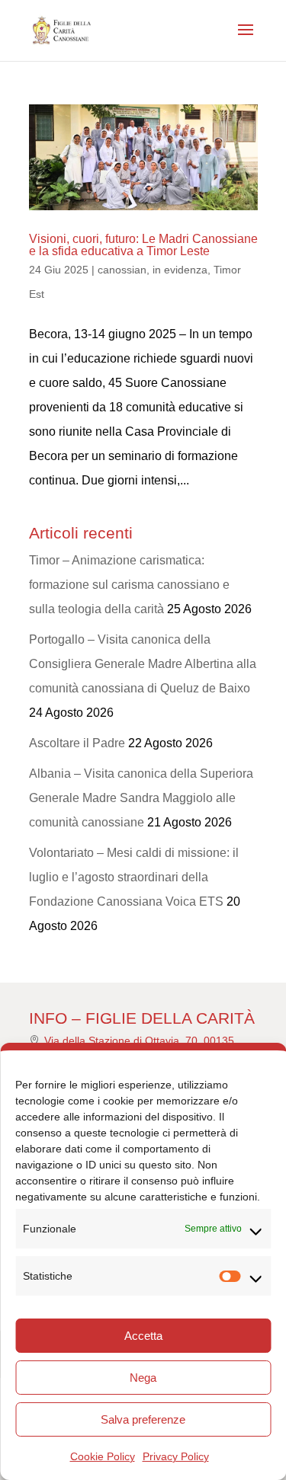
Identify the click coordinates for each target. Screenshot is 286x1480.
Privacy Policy (176, 1456)
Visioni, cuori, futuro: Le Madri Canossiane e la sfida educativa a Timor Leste (143, 244)
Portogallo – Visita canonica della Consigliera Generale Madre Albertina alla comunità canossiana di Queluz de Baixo (142, 664)
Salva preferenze (143, 1419)
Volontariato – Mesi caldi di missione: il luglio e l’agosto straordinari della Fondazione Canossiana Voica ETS (134, 877)
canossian (122, 270)
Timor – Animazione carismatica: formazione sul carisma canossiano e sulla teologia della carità (129, 584)
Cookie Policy (102, 1456)
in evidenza (180, 270)
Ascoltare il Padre (77, 743)
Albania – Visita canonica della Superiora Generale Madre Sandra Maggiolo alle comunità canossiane (141, 798)
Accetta (143, 1335)
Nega (143, 1377)
